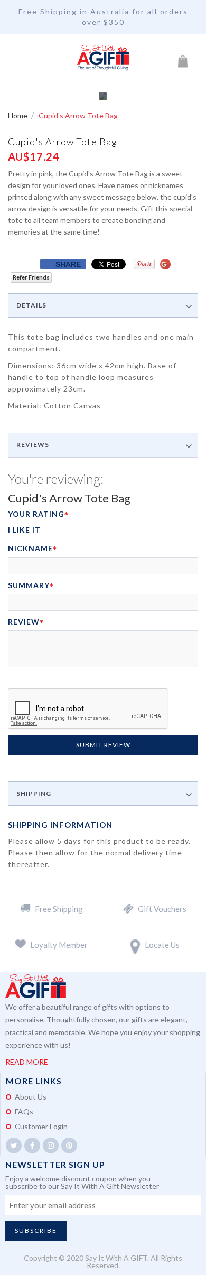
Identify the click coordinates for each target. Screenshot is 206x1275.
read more (26, 1061)
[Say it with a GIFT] (103, 58)
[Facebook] (32, 1145)
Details (31, 305)
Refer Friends (31, 277)
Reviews (32, 445)
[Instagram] (51, 1145)
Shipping (33, 793)
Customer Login (41, 1126)
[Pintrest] (69, 1145)
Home (18, 115)
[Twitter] (14, 1145)
